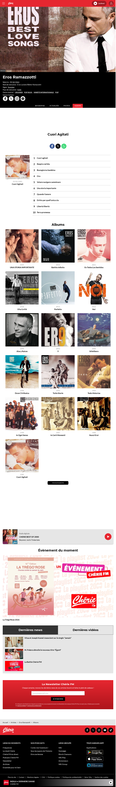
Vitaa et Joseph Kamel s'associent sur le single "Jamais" (47, 638)
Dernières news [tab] (30, 630)
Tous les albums (58, 483)
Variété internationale (44, 92)
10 (13, 82)
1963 (17, 82)
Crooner (19, 92)
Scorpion (11, 87)
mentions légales (21, 705)
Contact (21, 777)
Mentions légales (33, 777)
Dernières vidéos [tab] (85, 630)
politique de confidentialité (34, 705)
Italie (19, 90)
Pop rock (28, 92)
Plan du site (12, 777)
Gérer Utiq (88, 777)
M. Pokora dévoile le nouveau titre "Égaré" (42, 650)
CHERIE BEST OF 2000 (29, 537)
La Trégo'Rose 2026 (11, 620)
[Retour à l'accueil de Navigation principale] (11, 3)
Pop (57, 92)
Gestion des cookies (101, 777)
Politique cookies (54, 777)
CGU (43, 777)
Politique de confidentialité (72, 777)
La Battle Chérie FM (33, 662)
